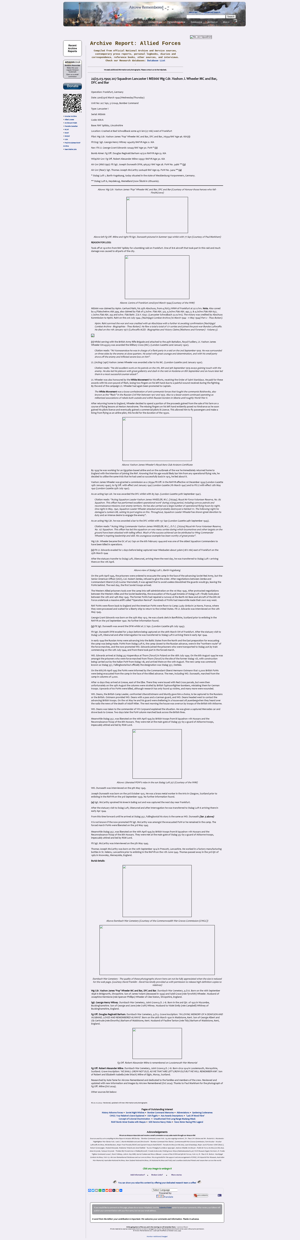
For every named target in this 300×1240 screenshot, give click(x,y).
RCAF (67, 130)
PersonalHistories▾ (176, 22)
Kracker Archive (71, 116)
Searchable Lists (71, 149)
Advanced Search (212, 12)
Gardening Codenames (202, 1113)
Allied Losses (69, 120)
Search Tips (193, 12)
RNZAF (67, 136)
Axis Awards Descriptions (172, 1116)
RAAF (67, 133)
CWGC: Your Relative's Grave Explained (127, 1116)
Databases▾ (196, 22)
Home (75, 22)
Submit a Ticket (165, 1208)
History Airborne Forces (112, 1113)
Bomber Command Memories (160, 1113)
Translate (168, 1197)
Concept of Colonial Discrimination (134, 1119)
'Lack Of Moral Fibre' (195, 1116)
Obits (140, 22)
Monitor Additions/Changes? (157, 1237)
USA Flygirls (152, 1116)
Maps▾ (87, 22)
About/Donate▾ (113, 22)
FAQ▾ (98, 22)
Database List (156, 60)
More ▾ (226, 22)
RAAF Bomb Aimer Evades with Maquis (128, 1122)
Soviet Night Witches (135, 1113)
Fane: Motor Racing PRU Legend (188, 1122)
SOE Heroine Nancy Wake (160, 1122)
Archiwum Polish (71, 123)
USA (66, 139)
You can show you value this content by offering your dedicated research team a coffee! (157, 1183)
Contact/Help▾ (155, 22)
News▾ (129, 22)
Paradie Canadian (71, 126)
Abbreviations (183, 1113)
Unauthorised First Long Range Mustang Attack (174, 1119)
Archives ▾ (212, 22)
